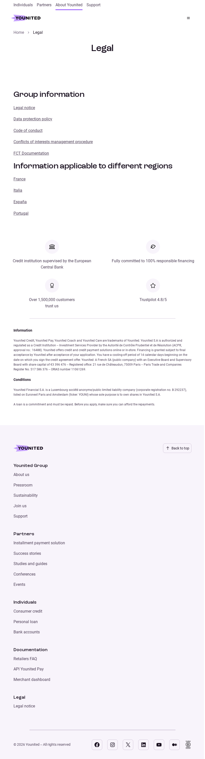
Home (19, 32)
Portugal (21, 213)
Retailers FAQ (25, 658)
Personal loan (26, 621)
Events (19, 584)
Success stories (27, 553)
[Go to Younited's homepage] (28, 18)
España (20, 201)
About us (21, 474)
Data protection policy (33, 119)
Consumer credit (28, 611)
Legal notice (24, 107)
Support (21, 516)
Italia (18, 190)
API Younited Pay (29, 669)
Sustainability (26, 495)
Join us (20, 505)
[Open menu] (189, 18)
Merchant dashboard (32, 679)
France (20, 179)
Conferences (25, 574)
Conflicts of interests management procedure (53, 141)
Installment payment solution (39, 543)
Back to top (180, 448)
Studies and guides (30, 563)
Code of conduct (28, 130)
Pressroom (23, 485)
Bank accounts (27, 632)
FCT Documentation (31, 153)
